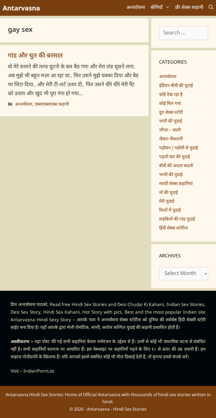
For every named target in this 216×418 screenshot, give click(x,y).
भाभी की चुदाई (171, 175)
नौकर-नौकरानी (171, 139)
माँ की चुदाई (168, 193)
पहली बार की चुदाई (174, 157)
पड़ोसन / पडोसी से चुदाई (178, 148)
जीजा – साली (170, 130)
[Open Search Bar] (211, 8)
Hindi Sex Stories (89, 305)
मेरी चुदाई (166, 202)
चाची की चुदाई (170, 121)
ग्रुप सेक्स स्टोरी (171, 113)
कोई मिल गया (170, 104)
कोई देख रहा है (171, 95)
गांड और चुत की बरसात (35, 56)
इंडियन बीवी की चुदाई (176, 86)
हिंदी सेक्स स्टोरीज (173, 228)
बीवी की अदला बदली (176, 166)
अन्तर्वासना (135, 8)
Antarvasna (21, 7)
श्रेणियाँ (156, 8)
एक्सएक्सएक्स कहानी (52, 105)
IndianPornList (38, 371)
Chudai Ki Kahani (145, 305)
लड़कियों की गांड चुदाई (177, 219)
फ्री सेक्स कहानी (189, 8)
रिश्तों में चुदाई (170, 210)
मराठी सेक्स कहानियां (176, 184)
